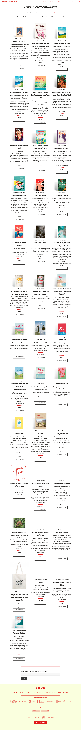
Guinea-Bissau (63, 164)
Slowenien (63, 261)
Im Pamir (40, 434)
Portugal (62, 165)
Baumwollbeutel (21, 605)
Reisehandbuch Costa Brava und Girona (40, 533)
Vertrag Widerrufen (40, 722)
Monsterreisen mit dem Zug (40, 43)
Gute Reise (40, 384)
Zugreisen (44, 60)
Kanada (63, 111)
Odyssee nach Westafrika (61, 148)
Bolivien (40, 502)
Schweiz (41, 350)
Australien (21, 307)
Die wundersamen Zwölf (19, 532)
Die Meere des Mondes (40, 243)
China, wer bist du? (62, 434)
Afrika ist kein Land (62, 384)
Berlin (42, 164)
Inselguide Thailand (19, 633)
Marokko (68, 164)
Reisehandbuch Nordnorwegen (19, 92)
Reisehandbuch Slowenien (62, 243)
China (63, 447)
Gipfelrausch (62, 340)
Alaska (38, 350)
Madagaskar (63, 207)
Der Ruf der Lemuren (62, 195)
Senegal (66, 165)
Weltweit (20, 62)
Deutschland (63, 599)
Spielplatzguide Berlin (40, 148)
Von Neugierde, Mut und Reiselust (19, 244)
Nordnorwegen (21, 113)
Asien (19, 212)
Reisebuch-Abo (19, 486)
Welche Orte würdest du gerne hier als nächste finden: (34, 671)
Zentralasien (42, 453)
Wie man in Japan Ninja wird (40, 291)
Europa (42, 115)
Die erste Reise (19, 434)
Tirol (23, 403)
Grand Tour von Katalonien (19, 340)
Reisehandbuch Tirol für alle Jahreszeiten (19, 385)
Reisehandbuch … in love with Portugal (62, 292)
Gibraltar (58, 164)
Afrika (63, 398)
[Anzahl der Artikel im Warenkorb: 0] (79, 2)
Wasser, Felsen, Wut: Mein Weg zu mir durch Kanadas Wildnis (61, 93)
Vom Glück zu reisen (62, 532)
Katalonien (19, 352)
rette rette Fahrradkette (19, 195)
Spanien (23, 352)
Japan (21, 163)
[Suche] (54, 12)
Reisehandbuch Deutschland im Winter (62, 583)
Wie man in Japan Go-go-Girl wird (19, 147)
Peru (44, 502)
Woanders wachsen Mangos (19, 291)
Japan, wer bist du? (40, 195)
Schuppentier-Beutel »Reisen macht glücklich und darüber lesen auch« (19, 597)
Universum (42, 256)
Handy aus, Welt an (19, 41)
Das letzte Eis (40, 340)
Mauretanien (58, 165)
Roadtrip (40, 582)
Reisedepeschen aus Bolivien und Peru (40, 484)
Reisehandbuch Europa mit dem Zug (40, 96)
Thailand (20, 652)
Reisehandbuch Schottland (62, 43)
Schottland (63, 64)
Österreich (20, 403)
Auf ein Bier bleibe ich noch (62, 483)
